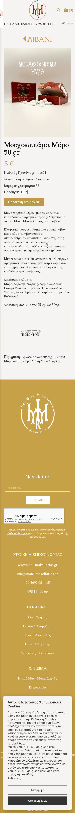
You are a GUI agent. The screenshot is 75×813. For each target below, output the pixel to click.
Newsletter (37, 477)
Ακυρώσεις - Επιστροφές (37, 653)
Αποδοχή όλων (37, 800)
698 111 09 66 (37, 591)
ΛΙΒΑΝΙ (39, 39)
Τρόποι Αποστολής (37, 635)
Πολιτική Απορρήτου (37, 626)
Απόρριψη (37, 790)
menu (5, 10)
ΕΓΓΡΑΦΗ (38, 500)
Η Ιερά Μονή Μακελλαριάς (37, 678)
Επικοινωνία (37, 687)
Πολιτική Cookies (43, 719)
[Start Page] (38, 10)
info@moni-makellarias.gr (37, 574)
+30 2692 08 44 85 (37, 583)
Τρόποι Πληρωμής (37, 644)
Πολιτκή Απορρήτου (18, 533)
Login (69, 23)
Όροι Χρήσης (37, 617)
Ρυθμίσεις (14, 778)
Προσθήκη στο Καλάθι (24, 202)
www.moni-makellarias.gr (37, 565)
